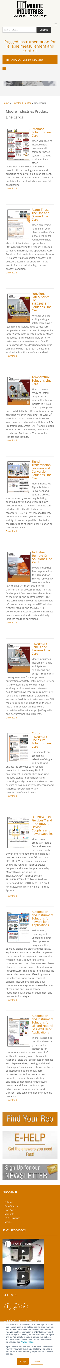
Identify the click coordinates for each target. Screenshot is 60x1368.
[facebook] (7, 1306)
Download (11, 188)
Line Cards (10, 1210)
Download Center (21, 103)
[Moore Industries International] (30, 9)
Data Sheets (11, 1206)
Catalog (8, 1202)
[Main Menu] (4, 68)
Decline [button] (37, 1361)
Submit (44, 29)
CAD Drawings (12, 1218)
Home (5, 103)
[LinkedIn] (24, 1306)
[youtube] (16, 1306)
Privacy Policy (26, 1341)
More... (8, 1222)
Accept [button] (23, 1361)
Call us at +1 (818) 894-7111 (20, 1321)
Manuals (9, 1214)
